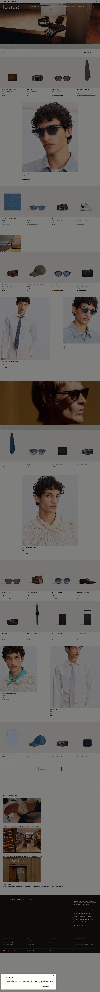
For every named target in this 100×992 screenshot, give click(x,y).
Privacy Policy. (42, 982)
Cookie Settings (45, 986)
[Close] (53, 975)
